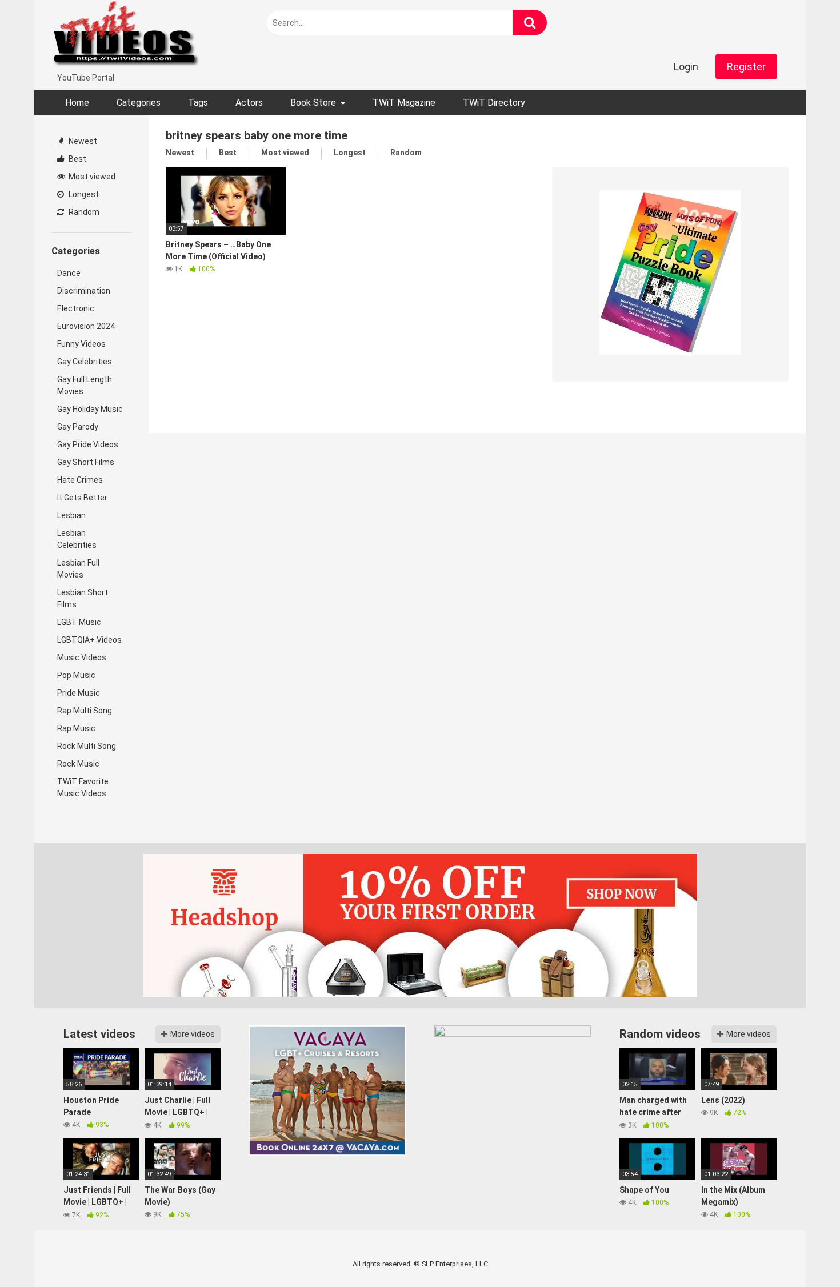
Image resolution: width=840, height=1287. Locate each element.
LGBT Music (79, 622)
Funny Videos (81, 343)
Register (746, 67)
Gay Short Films (85, 462)
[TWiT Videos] (126, 36)
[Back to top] (801, 1252)
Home (77, 102)
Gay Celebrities (84, 361)
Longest (83, 194)
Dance (69, 273)
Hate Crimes (80, 479)
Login (686, 67)
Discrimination (83, 290)
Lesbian (71, 515)
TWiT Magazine (404, 102)
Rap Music (76, 728)
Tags (198, 102)
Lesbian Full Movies (78, 568)
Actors (249, 102)
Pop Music (76, 675)
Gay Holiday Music (90, 409)
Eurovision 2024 (86, 326)
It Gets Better (82, 497)
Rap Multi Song (84, 710)
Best (76, 158)
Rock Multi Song (86, 746)
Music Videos (81, 657)
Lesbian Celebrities (77, 539)
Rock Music (78, 763)
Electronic (75, 308)
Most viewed (91, 176)
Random (83, 211)
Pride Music (78, 692)
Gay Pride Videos (87, 444)
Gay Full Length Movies (84, 385)
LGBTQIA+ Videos (89, 639)
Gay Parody (77, 426)
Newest (82, 141)
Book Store (313, 102)
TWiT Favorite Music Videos (83, 787)
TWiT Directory (494, 102)
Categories (139, 102)
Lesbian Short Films (82, 598)
